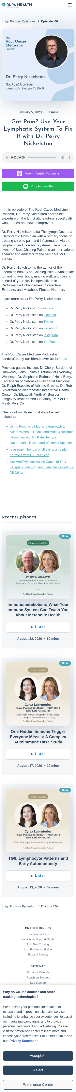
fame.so (61, 359)
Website (47, 308)
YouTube (50, 342)
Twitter (48, 321)
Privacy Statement (23, 1041)
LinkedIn (50, 315)
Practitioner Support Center (38, 939)
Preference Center (38, 1085)
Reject (38, 1070)
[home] (16, 4)
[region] (38, 1038)
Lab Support (38, 982)
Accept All (38, 1056)
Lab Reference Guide (38, 949)
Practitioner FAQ (38, 934)
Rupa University (38, 954)
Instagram (51, 335)
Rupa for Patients (38, 972)
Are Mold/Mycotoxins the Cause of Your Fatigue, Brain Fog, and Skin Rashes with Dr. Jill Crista (42, 467)
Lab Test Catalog (38, 944)
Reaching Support (38, 977)
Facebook (51, 328)
